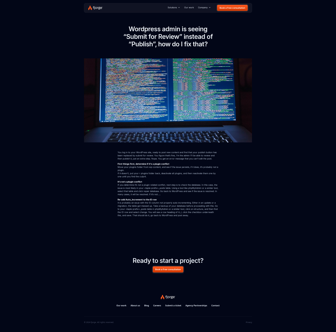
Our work (189, 7)
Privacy (249, 322)
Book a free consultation (232, 8)
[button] (174, 7)
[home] (95, 7)
